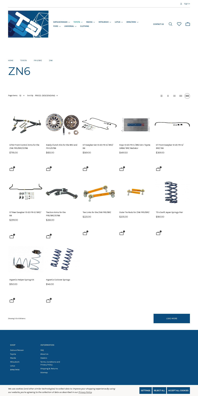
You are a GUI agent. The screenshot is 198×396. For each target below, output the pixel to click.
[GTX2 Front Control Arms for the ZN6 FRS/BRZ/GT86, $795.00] (25, 124)
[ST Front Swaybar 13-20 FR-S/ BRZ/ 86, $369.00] (172, 124)
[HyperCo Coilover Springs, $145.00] (62, 259)
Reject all (159, 390)
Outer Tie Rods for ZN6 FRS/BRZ (134, 212)
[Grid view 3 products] (174, 96)
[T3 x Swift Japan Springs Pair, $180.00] (172, 191)
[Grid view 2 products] (168, 96)
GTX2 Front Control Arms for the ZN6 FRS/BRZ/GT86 (24, 146)
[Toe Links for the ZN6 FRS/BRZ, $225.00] (99, 191)
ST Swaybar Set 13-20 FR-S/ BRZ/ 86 (98, 146)
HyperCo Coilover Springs (58, 279)
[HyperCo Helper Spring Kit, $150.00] (25, 259)
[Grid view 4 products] (180, 96)
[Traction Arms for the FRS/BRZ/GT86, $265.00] (62, 191)
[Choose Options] (49, 169)
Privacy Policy (84, 392)
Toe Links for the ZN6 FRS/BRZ (97, 212)
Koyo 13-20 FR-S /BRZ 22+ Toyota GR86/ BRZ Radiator (134, 146)
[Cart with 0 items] (188, 24)
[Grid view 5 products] (187, 96)
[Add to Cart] (12, 169)
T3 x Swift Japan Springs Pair (169, 212)
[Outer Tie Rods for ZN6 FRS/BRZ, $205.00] (135, 191)
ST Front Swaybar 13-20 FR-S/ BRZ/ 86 (169, 146)
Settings (145, 390)
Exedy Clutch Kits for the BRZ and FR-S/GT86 (61, 146)
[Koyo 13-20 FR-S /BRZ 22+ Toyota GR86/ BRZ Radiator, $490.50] (135, 124)
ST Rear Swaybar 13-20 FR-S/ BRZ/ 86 (25, 214)
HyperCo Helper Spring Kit (21, 279)
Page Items (13, 95)
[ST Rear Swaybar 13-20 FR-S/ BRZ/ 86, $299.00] (25, 191)
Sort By (30, 95)
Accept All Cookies (178, 390)
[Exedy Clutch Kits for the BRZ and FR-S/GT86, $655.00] (62, 124)
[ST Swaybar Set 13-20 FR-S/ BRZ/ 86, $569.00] (99, 124)
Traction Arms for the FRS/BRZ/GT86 (55, 214)
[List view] (161, 96)
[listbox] (47, 95)
